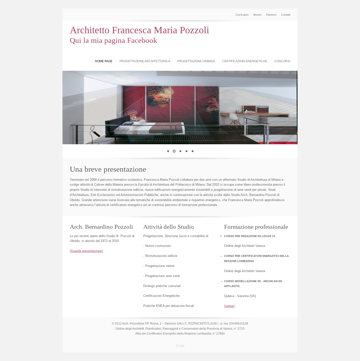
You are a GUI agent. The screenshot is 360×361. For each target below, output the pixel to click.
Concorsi (282, 61)
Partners (271, 14)
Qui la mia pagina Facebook (113, 40)
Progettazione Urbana (196, 61)
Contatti (285, 14)
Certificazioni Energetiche (244, 61)
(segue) (229, 306)
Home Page (103, 61)
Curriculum (242, 14)
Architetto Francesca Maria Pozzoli (139, 30)
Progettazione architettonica (145, 61)
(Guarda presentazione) (86, 251)
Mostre (257, 14)
